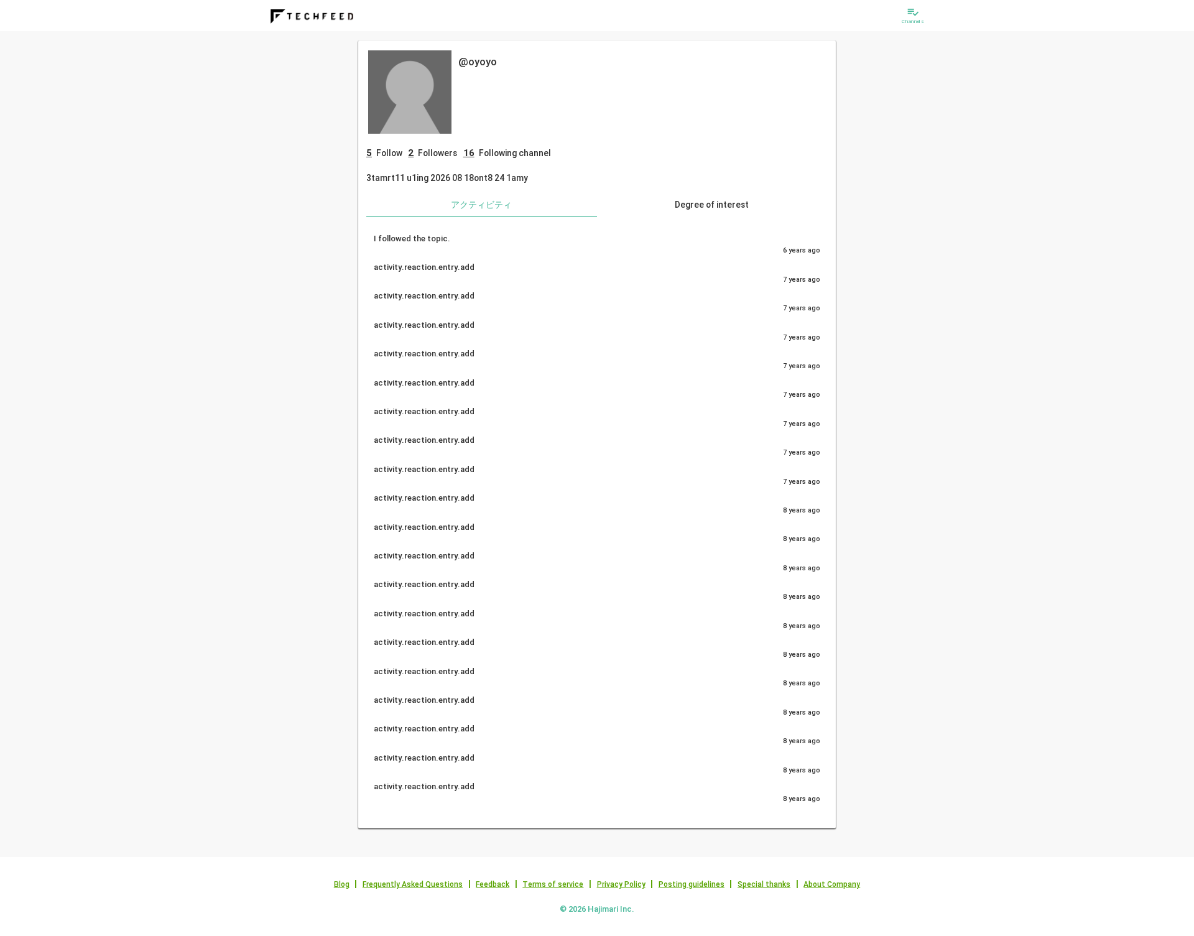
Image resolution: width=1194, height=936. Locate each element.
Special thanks (764, 884)
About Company (831, 884)
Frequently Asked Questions (413, 884)
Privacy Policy (621, 884)
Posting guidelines (691, 884)
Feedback (492, 884)
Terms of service (552, 884)
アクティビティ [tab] (481, 205)
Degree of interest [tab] (712, 205)
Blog (341, 884)
